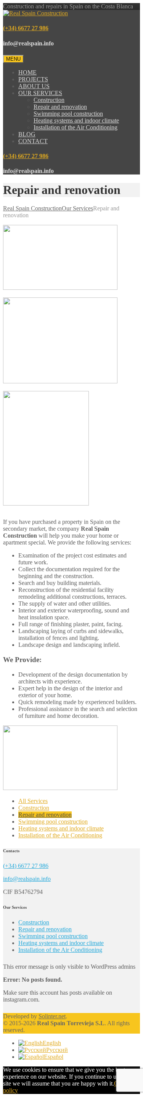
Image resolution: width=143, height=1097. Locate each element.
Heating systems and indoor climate (76, 120)
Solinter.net (52, 1016)
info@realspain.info (27, 879)
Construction (49, 100)
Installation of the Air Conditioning (75, 127)
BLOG (26, 134)
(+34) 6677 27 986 (25, 28)
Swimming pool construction (68, 113)
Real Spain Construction (32, 208)
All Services (33, 801)
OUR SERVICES (40, 93)
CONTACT (33, 141)
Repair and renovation (60, 106)
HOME (27, 72)
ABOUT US (34, 86)
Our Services (77, 208)
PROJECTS (33, 79)
